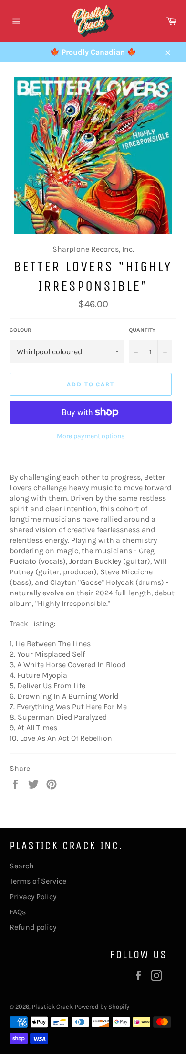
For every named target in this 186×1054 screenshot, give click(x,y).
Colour (20, 330)
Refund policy (33, 927)
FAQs (18, 911)
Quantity (142, 330)
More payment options (90, 436)
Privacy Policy (33, 896)
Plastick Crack (52, 1006)
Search (22, 865)
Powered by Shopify (102, 1006)
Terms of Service (38, 881)
